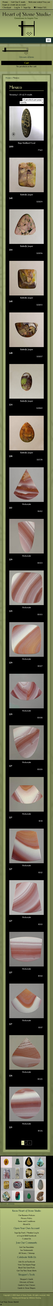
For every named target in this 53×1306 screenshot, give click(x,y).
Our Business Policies (26, 1215)
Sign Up (26, 7)
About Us (26, 1224)
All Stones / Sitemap (27, 1253)
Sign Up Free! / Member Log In (26, 1233)
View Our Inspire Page (26, 1265)
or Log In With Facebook (26, 1236)
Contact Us (26, 1239)
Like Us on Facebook (26, 1262)
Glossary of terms (26, 57)
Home (5, 2)
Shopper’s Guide (26, 1279)
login (4, 4)
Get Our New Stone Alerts (26, 1271)
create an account (18, 4)
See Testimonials (26, 1250)
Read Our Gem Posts (26, 1268)
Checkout (6, 7)
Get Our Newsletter (26, 1247)
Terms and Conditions (26, 1221)
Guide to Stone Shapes (26, 1288)
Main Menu (7, 40)
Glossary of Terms (26, 1282)
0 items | (41, 7)
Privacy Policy (26, 1218)
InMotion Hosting (35, 1298)
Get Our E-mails (18, 2)
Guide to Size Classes (26, 1285)
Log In (17, 7)
